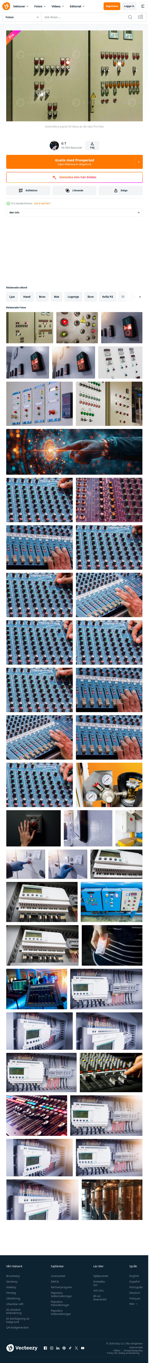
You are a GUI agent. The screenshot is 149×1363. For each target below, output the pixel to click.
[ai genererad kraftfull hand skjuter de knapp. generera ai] (33, 826)
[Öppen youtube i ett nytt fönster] (82, 1345)
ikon (90, 295)
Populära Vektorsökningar (60, 1292)
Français (131, 1296)
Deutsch (131, 1291)
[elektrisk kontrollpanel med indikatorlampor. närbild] (120, 360)
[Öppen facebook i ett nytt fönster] (45, 1345)
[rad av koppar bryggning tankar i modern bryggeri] (112, 1198)
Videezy (11, 1285)
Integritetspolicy (130, 1348)
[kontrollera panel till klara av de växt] (29, 325)
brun (42, 295)
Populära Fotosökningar (59, 1301)
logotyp (73, 295)
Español (131, 1279)
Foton (38, 6)
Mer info (14, 210)
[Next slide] (133, 294)
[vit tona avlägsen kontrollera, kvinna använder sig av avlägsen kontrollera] (112, 943)
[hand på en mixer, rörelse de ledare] (111, 1070)
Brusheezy (13, 1274)
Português (133, 1285)
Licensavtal (57, 1274)
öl (122, 295)
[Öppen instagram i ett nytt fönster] (51, 1345)
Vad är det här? (42, 203)
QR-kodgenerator (17, 1325)
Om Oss (96, 1288)
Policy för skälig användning (120, 1351)
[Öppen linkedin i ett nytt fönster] (57, 1345)
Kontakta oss (97, 1281)
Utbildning (13, 1296)
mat (56, 295)
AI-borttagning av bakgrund (17, 1318)
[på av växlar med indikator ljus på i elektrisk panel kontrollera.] (121, 325)
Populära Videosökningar (60, 1310)
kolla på (107, 295)
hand (26, 295)
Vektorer (19, 6)
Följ (92, 147)
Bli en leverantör (98, 1295)
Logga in (129, 6)
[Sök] (130, 17)
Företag (11, 1291)
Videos (56, 6)
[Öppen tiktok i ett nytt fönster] (70, 1345)
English (131, 1274)
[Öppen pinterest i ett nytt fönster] (64, 1345)
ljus (12, 295)
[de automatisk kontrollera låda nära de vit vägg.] (128, 826)
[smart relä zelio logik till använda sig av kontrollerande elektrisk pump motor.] (116, 862)
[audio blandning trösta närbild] (39, 498)
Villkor (114, 1348)
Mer (129, 1301)
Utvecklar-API (14, 1302)
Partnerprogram (60, 1285)
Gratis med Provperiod (74, 162)
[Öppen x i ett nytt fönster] (76, 1345)
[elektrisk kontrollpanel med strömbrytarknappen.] (111, 900)
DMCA (54, 1279)
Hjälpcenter (99, 1274)
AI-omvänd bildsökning (14, 1309)
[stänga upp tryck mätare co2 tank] (109, 783)
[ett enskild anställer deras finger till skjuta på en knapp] (74, 450)
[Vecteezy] (6, 6)
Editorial (75, 6)
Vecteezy (11, 1279)
